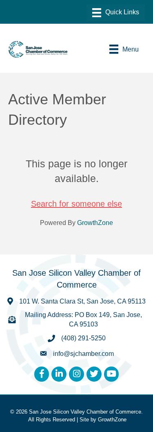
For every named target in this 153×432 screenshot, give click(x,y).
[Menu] (115, 12)
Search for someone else (76, 203)
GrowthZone (95, 222)
